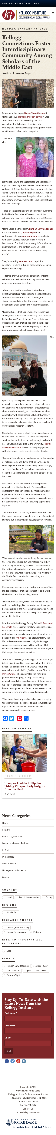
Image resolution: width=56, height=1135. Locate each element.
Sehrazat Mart (26, 261)
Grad (9, 950)
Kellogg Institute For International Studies (28, 1094)
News (5, 823)
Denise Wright (9, 673)
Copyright (24, 1087)
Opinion (5, 877)
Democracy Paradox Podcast (15, 843)
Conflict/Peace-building (18, 927)
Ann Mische (21, 637)
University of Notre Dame (28, 1090)
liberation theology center (30, 116)
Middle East (12, 912)
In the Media (8, 856)
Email (7, 1037)
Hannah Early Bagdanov (41, 228)
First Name (10, 1013)
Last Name (10, 1025)
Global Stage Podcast (12, 836)
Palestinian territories (29, 897)
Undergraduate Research (14, 870)
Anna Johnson (29, 236)
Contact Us (28, 1108)
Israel (9, 897)
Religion (37, 932)
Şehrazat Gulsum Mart (37, 970)
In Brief (5, 850)
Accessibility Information (28, 1112)
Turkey (49, 897)
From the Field (9, 863)
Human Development (17, 932)
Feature (6, 829)
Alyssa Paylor (29, 232)
